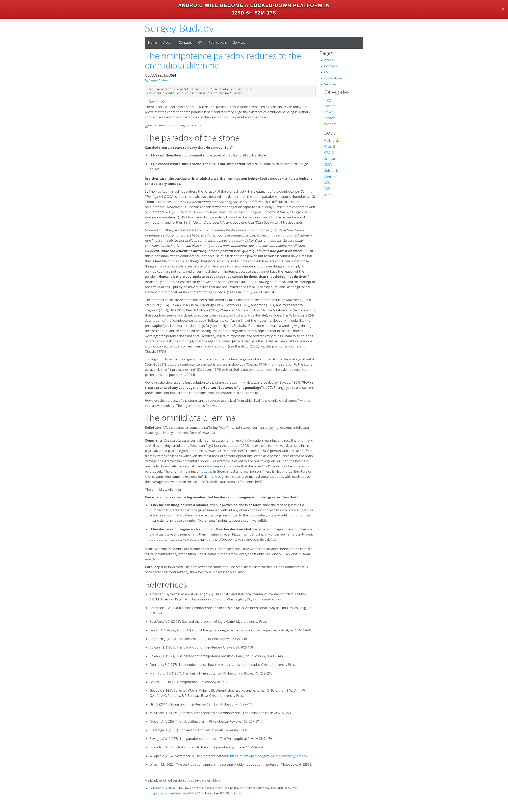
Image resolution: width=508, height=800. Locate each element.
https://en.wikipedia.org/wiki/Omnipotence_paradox (268, 756)
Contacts (185, 42)
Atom (328, 195)
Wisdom (330, 124)
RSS (327, 188)
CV (200, 42)
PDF (238, 793)
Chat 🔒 (330, 146)
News (328, 112)
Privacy (329, 118)
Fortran (330, 106)
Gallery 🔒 (331, 140)
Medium (330, 177)
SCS (327, 182)
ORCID (329, 152)
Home (152, 42)
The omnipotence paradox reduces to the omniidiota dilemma (223, 60)
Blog (327, 100)
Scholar (329, 158)
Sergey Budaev (179, 28)
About (167, 42)
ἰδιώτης (206, 471)
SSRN (328, 164)
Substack (331, 170)
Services (239, 42)
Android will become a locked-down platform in (254, 5)
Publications (218, 42)
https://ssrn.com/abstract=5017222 (176, 793)
